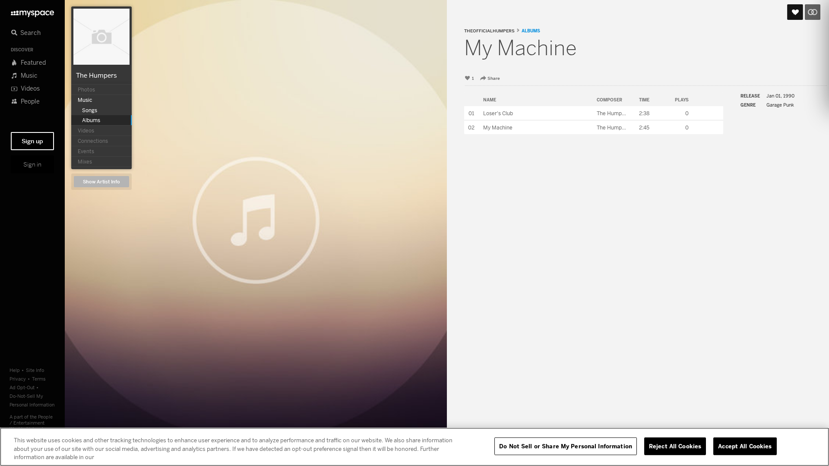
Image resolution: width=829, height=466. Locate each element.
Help (14, 370)
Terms (39, 378)
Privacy (17, 378)
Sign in (32, 164)
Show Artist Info (101, 182)
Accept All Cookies (745, 446)
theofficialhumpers (489, 31)
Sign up (32, 141)
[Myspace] (32, 11)
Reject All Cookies (675, 446)
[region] (414, 447)
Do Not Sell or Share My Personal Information (565, 446)
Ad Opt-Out (22, 387)
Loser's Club (498, 113)
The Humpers (96, 75)
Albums (531, 31)
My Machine (498, 127)
